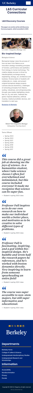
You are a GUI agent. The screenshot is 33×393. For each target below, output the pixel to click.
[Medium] (20, 326)
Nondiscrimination (8, 372)
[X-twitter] (15, 326)
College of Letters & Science (11, 352)
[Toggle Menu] (28, 3)
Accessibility (6, 370)
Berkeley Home (7, 350)
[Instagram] (12, 326)
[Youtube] (9, 326)
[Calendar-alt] (23, 326)
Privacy (4, 375)
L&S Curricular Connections (16, 10)
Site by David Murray (16, 389)
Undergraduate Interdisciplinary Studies (16, 355)
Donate (4, 378)
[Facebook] (17, 326)
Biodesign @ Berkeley (9, 105)
